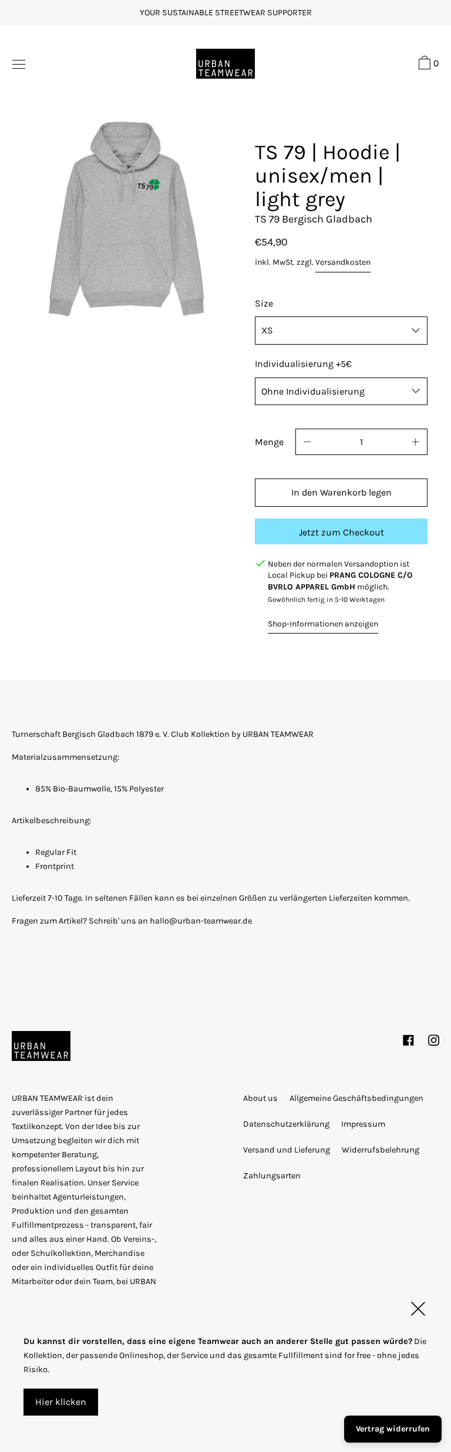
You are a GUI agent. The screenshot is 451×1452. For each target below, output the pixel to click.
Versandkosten (343, 262)
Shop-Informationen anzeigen (323, 624)
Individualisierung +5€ (303, 363)
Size (264, 303)
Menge (269, 441)
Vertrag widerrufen (393, 1429)
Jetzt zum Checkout (341, 532)
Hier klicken (60, 1401)
